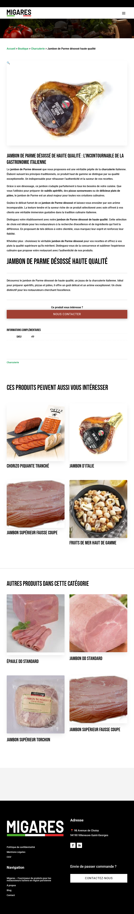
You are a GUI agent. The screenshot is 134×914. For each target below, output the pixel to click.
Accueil (11, 48)
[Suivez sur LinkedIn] (79, 845)
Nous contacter (67, 314)
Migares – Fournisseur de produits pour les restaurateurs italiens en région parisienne (29, 879)
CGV (9, 857)
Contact (11, 895)
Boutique (23, 48)
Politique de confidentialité (21, 847)
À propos (11, 885)
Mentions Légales (16, 852)
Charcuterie (38, 48)
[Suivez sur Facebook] (72, 845)
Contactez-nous (99, 878)
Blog (9, 890)
